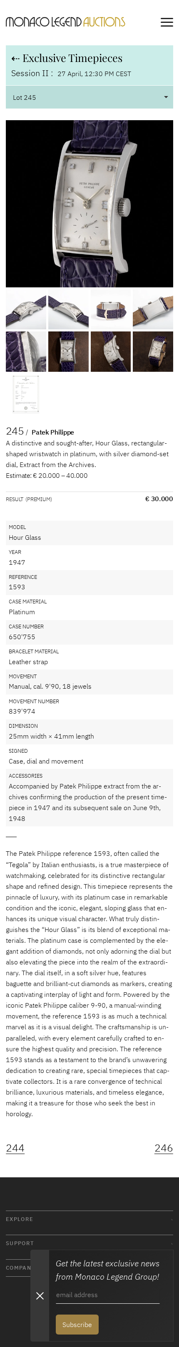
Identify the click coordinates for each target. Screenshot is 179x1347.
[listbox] (89, 97)
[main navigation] (167, 24)
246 (163, 1147)
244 (15, 1147)
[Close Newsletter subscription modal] (39, 1296)
